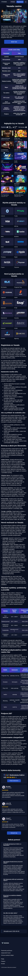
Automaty (22, 127)
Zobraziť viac (14, 833)
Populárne (3, 127)
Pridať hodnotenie (14, 780)
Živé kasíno (10, 127)
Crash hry (15, 127)
